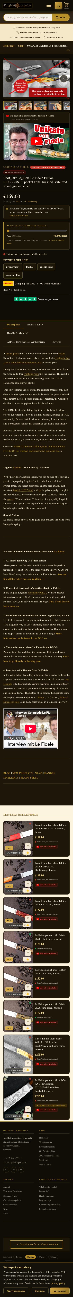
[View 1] (10, 105)
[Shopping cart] (66, 5)
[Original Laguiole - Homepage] (17, 5)
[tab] (13, 324)
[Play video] (36, 141)
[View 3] (40, 105)
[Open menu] (49, 5)
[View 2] (25, 105)
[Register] (58, 5)
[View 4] (55, 105)
